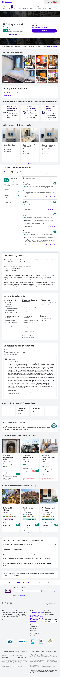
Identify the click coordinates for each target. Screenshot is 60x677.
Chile (26, 651)
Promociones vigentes (35, 624)
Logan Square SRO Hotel (10, 459)
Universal (56, 8)
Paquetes (25, 8)
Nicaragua (7, 654)
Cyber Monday (33, 626)
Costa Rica (8, 652)
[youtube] (11, 603)
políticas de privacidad (20, 595)
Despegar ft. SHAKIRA (35, 634)
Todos (7, 172)
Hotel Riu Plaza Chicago (8, 509)
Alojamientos (12, 8)
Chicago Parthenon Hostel (48, 459)
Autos (44, 8)
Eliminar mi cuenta (6, 620)
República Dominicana (6, 655)
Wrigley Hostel (28, 457)
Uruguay (20, 655)
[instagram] (5, 603)
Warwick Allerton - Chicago (29, 509)
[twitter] (8, 603)
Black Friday (33, 628)
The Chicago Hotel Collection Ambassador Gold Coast (48, 509)
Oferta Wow (33, 630)
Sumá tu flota (47, 612)
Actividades (38, 8)
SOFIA (4, 8)
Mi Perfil (3, 618)
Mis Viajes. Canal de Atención (8, 616)
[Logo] (7, 2)
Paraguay (16, 654)
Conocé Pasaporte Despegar (8, 612)
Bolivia (20, 651)
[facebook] (2, 603)
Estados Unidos (14, 655)
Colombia (4, 652)
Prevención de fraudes (35, 632)
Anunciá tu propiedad (49, 614)
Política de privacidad (35, 623)
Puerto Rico (22, 654)
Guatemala (22, 652)
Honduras (27, 652)
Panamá (11, 654)
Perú (19, 654)
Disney (50, 8)
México (3, 654)
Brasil (23, 651)
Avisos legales (33, 635)
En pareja (15, 172)
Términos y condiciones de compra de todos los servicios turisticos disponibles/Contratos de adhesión (37, 615)
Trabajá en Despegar (21, 614)
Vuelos (19, 8)
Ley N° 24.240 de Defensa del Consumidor (36, 620)
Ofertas (31, 8)
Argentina (17, 651)
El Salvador (17, 652)
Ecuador (13, 652)
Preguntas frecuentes (21, 612)
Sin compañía (34, 172)
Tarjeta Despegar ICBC (7, 614)
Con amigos (25, 172)
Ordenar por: (40, 171)
